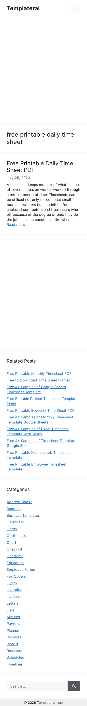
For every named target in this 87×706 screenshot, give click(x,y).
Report (12, 644)
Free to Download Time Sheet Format (38, 380)
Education (15, 563)
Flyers (12, 583)
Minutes (13, 617)
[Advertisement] (43, 70)
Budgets (14, 508)
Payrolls (13, 623)
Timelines (15, 664)
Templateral (23, 8)
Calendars (15, 522)
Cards (12, 529)
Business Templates (23, 515)
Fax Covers (16, 576)
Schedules (15, 657)
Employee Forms (21, 569)
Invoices (14, 596)
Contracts (15, 556)
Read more (16, 224)
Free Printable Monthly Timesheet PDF (39, 373)
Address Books (19, 502)
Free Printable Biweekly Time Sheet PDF (40, 410)
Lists (10, 610)
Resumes (14, 650)
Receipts (14, 637)
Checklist (14, 549)
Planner (13, 630)
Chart (11, 542)
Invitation (14, 589)
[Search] (74, 686)
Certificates (17, 535)
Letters (13, 603)
